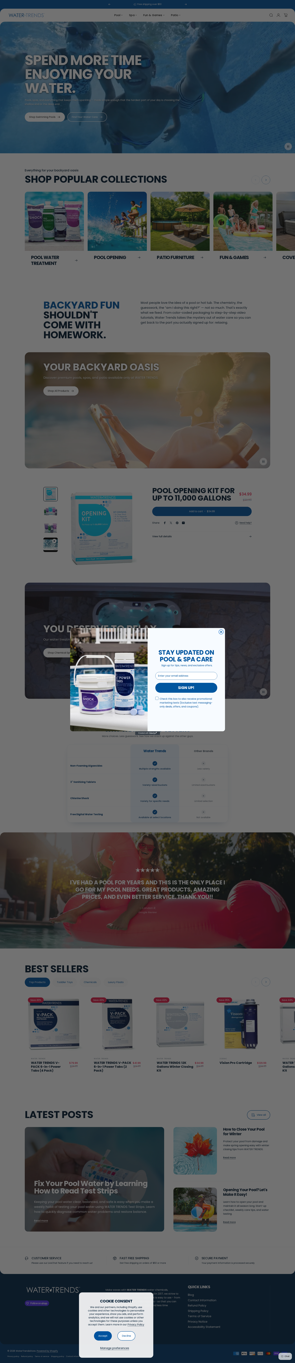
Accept (102, 1336)
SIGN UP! (186, 687)
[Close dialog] (221, 632)
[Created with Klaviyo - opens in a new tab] (147, 733)
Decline (126, 1336)
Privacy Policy (135, 1324)
